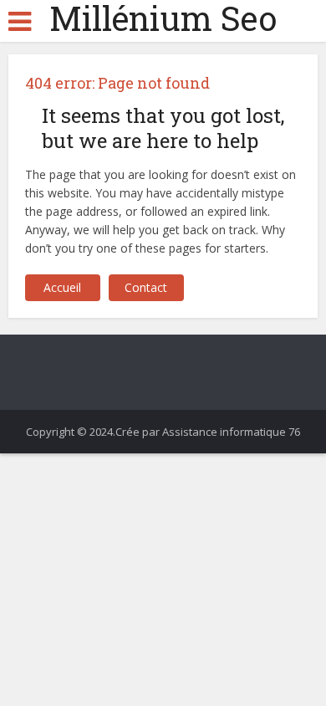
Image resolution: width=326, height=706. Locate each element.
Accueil (62, 287)
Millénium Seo (163, 18)
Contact (146, 287)
